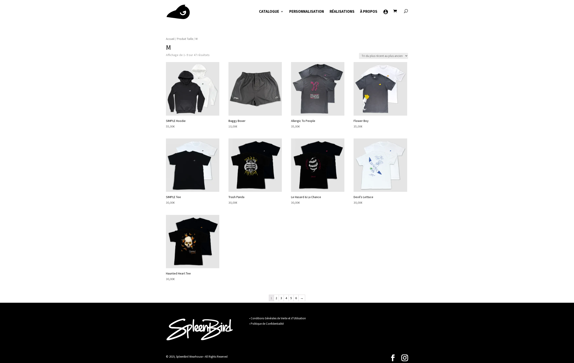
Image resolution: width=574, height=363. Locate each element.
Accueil (170, 39)
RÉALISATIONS (342, 12)
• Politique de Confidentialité (266, 324)
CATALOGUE (269, 12)
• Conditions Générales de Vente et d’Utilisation (277, 318)
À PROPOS (368, 12)
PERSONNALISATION (306, 12)
